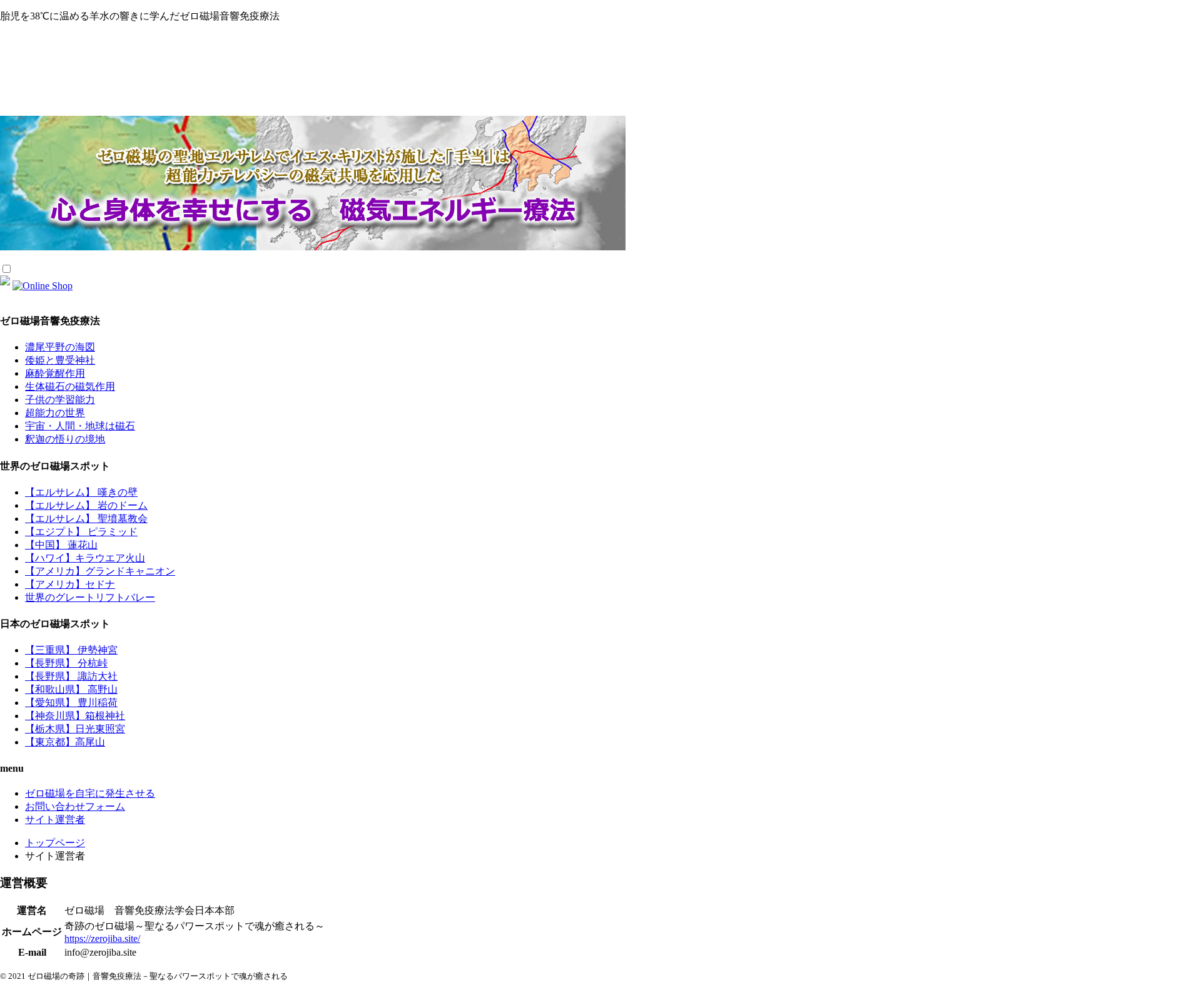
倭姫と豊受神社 (60, 360)
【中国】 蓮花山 (61, 544)
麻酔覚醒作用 (55, 373)
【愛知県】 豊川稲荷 (71, 702)
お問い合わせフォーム (75, 806)
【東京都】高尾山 (65, 742)
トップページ (55, 842)
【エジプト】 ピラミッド (81, 531)
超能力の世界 (55, 412)
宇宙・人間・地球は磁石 (80, 426)
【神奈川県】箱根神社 (75, 715)
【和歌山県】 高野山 (71, 689)
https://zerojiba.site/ (102, 938)
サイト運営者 (55, 819)
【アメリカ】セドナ (70, 584)
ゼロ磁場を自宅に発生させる (90, 793)
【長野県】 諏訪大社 (71, 676)
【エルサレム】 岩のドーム (86, 505)
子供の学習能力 (60, 399)
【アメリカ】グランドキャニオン (100, 571)
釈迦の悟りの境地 (65, 439)
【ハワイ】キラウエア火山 (85, 558)
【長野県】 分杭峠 (66, 663)
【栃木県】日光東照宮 (75, 729)
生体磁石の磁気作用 (70, 386)
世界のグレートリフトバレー (90, 597)
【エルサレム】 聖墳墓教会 (86, 518)
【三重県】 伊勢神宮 (71, 650)
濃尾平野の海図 (60, 347)
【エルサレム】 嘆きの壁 (81, 492)
